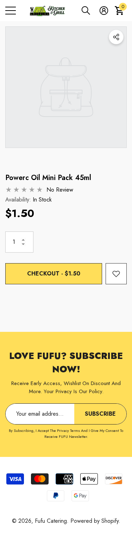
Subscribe (100, 414)
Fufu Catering (51, 521)
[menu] (10, 10)
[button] (86, 10)
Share (116, 37)
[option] (66, 87)
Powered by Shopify (94, 521)
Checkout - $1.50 (53, 273)
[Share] (116, 37)
